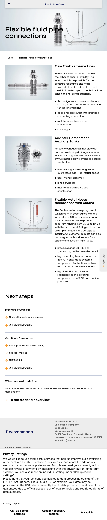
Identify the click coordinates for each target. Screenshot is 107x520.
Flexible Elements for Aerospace (26, 317)
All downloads (20, 325)
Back (10, 57)
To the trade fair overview (29, 400)
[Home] (54, 4)
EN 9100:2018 (15, 360)
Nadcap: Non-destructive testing (26, 345)
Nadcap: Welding (18, 352)
